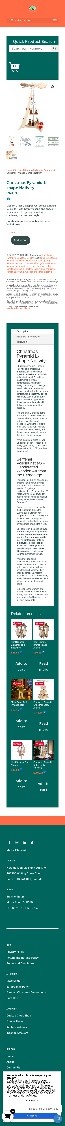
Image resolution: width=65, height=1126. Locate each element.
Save (18, 623)
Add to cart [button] (21, 666)
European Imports (17, 986)
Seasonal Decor (22, 170)
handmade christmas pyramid (30, 266)
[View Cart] (14, 67)
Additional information (28, 336)
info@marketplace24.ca (18, 308)
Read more (43, 666)
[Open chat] (57, 1119)
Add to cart (20, 240)
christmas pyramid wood (27, 260)
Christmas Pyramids (43, 170)
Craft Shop (13, 980)
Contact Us (13, 1067)
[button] (52, 87)
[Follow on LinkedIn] (24, 842)
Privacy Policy (15, 951)
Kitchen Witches (16, 1027)
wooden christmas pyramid (38, 272)
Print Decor (13, 998)
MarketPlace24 (16, 850)
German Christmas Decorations (26, 992)
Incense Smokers (17, 1032)
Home (9, 170)
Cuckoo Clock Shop (18, 1015)
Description (23, 331)
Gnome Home (14, 1021)
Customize (32, 1100)
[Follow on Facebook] (9, 842)
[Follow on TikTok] (32, 842)
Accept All (32, 1115)
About (10, 1061)
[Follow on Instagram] (17, 842)
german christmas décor (27, 263)
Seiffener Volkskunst (35, 269)
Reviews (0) (22, 341)
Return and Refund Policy (22, 957)
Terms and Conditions (20, 963)
